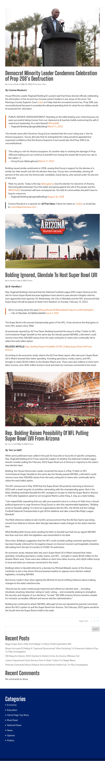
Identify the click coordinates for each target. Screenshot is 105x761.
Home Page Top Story (18, 715)
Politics (10, 740)
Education (37, 84)
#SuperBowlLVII (47, 309)
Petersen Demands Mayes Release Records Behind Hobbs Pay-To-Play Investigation (46, 664)
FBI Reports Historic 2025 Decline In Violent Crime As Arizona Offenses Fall (42, 655)
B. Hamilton (12, 280)
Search (95, 629)
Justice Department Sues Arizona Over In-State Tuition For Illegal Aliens (40, 660)
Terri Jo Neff (12, 444)
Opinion (11, 735)
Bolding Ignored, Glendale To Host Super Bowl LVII (51, 275)
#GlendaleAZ (61, 309)
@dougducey (47, 183)
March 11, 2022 (55, 126)
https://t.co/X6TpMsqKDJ (81, 309)
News (44, 84)
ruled (40, 102)
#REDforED (14, 190)
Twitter (79, 203)
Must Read (12, 720)
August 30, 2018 (56, 196)
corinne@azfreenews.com (23, 206)
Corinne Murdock (14, 84)
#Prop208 (54, 123)
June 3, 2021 (52, 313)
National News (14, 725)
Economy (12, 704)
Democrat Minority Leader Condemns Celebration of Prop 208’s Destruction (51, 76)
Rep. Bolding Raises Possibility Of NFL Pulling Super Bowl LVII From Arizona (47, 436)
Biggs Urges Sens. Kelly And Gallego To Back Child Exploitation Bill (38, 643)
